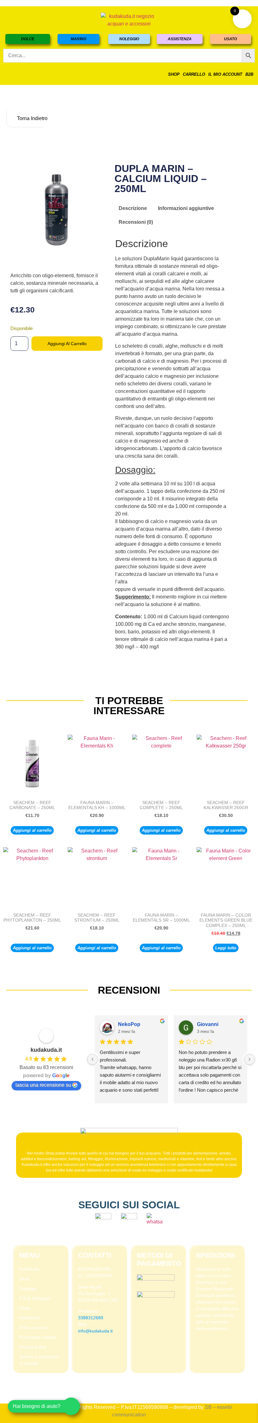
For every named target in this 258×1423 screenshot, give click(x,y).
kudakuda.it (46, 1050)
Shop (174, 74)
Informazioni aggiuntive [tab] (186, 208)
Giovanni (207, 1024)
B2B (249, 74)
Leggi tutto (225, 948)
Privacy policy (32, 1346)
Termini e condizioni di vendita (39, 1360)
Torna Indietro (29, 118)
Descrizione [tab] (133, 208)
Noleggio (28, 1288)
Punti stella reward (37, 1337)
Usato (25, 1307)
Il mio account (225, 74)
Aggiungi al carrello (67, 343)
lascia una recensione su (43, 1085)
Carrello (194, 74)
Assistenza (30, 1317)
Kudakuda (29, 1268)
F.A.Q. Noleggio (34, 1298)
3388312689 (90, 1317)
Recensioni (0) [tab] (136, 222)
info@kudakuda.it (95, 1330)
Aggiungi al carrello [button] (32, 830)
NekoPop (129, 1024)
